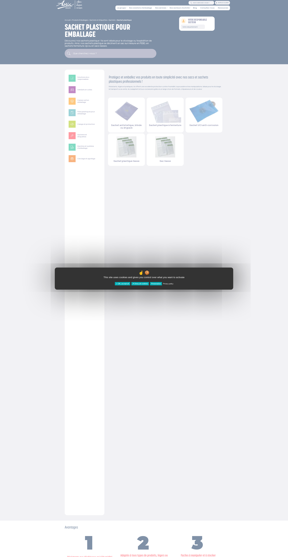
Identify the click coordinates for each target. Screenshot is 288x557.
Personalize (156, 284)
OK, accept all (123, 284)
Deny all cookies (141, 284)
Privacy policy (168, 284)
